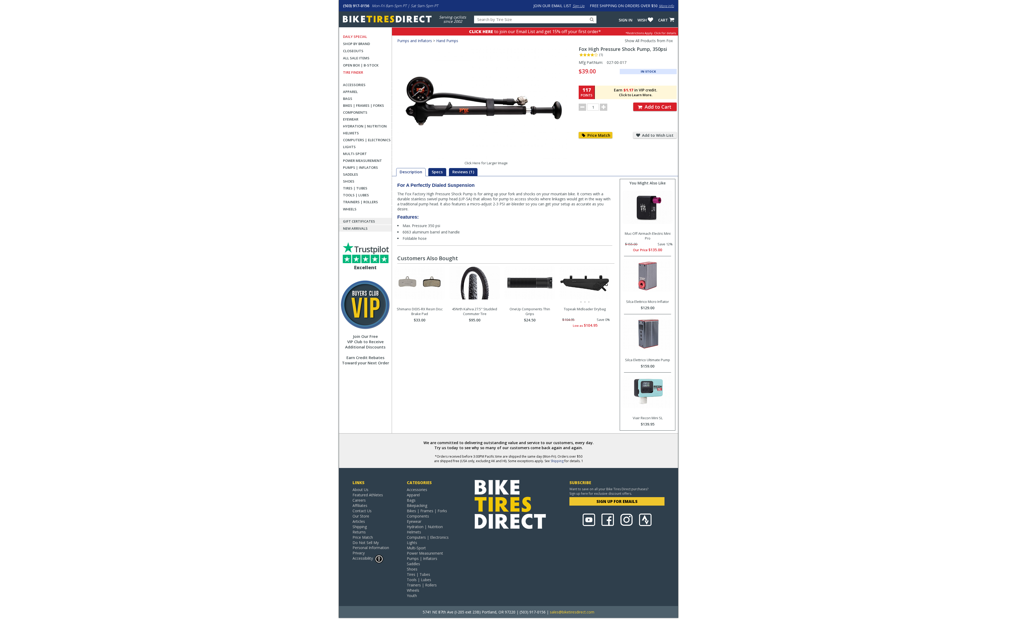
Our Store (361, 516)
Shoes (348, 181)
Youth (412, 595)
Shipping (557, 461)
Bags (347, 98)
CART (663, 20)
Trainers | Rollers (360, 202)
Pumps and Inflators (414, 40)
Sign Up (579, 5)
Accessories (354, 84)
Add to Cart (657, 107)
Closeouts (353, 50)
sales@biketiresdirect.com (572, 612)
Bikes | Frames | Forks (363, 105)
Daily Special (355, 36)
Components (355, 112)
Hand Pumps (447, 40)
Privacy (359, 552)
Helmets (351, 133)
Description (411, 171)
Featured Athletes (368, 494)
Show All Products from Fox (649, 40)
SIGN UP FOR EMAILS (616, 501)
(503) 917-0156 (356, 5)
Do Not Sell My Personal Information (371, 545)
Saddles (350, 174)
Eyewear (350, 119)
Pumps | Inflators (360, 167)
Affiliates (360, 505)
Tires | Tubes (355, 188)
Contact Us (362, 510)
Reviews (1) (463, 171)
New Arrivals (355, 228)
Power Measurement (362, 160)
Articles (359, 521)
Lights (349, 146)
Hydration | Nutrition (365, 126)
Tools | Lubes (356, 195)
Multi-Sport (355, 153)
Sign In (625, 20)
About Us (360, 489)
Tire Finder (353, 72)
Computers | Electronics (367, 140)
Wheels (349, 209)
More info (666, 5)
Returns (359, 531)
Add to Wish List (657, 135)
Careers (359, 500)
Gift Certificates (359, 221)
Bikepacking (417, 505)
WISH (642, 20)
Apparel (350, 91)
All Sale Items (356, 58)
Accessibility (363, 558)
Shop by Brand (356, 43)
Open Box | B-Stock (360, 65)
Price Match (598, 135)
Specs (437, 171)
